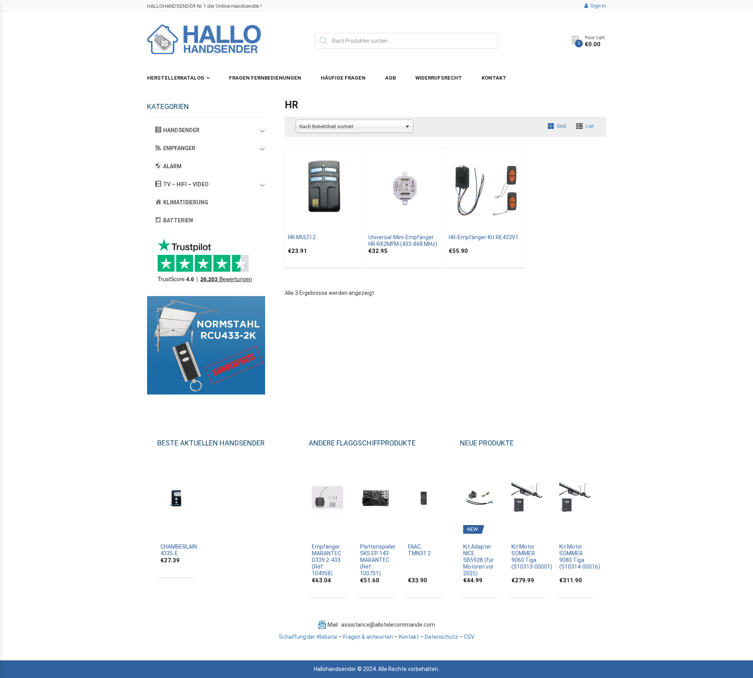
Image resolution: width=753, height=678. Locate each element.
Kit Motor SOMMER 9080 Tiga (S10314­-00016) (579, 556)
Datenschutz (441, 637)
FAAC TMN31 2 (419, 549)
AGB (390, 78)
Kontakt (494, 78)
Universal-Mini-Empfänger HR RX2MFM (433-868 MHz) (402, 240)
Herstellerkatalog (175, 78)
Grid (561, 126)
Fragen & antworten (368, 637)
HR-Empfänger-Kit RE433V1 (483, 237)
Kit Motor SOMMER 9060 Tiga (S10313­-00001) (531, 556)
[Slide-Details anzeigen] (206, 345)
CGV (469, 637)
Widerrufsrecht (438, 78)
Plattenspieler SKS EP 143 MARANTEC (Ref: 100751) (378, 559)
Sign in (597, 6)
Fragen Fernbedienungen (265, 78)
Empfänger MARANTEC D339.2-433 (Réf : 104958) (326, 559)
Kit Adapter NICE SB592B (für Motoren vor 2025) (478, 559)
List (590, 126)
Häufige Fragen (343, 78)
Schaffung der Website (308, 637)
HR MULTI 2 (302, 237)
